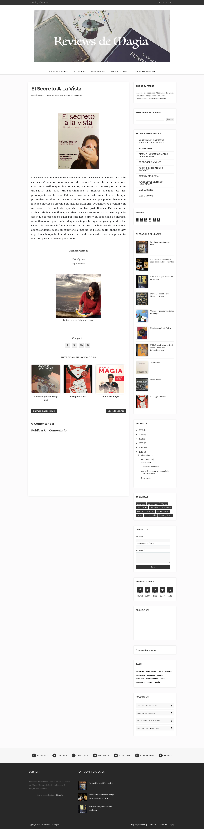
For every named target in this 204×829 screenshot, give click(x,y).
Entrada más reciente (44, 410)
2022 (141, 434)
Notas (139, 515)
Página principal (138, 825)
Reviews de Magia (51, 824)
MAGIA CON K (146, 190)
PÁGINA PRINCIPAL (58, 71)
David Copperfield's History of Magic (159, 295)
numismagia (150, 515)
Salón (161, 515)
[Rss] (170, 590)
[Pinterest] (162, 590)
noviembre (146, 459)
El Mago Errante (78, 396)
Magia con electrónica (160, 328)
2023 (141, 430)
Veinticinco (155, 362)
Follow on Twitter (147, 706)
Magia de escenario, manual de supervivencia (155, 472)
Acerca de (32, 2)
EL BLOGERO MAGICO (150, 162)
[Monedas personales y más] (45, 379)
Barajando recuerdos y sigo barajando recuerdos (162, 260)
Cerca (164, 504)
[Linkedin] (155, 590)
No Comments (76, 95)
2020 (141, 443)
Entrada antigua (116, 410)
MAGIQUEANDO (98, 71)
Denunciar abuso (146, 650)
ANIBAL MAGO (146, 148)
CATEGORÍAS (79, 71)
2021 (141, 439)
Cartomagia (153, 504)
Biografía (141, 504)
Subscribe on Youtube (148, 721)
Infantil (140, 511)
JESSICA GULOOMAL (149, 176)
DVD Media (142, 507)
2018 (141, 452)
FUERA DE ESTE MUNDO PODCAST (151, 169)
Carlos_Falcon (45, 95)
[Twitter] (147, 590)
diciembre (146, 455)
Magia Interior (163, 511)
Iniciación (149, 511)
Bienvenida (145, 478)
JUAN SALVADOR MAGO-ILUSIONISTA (151, 183)
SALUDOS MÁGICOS (145, 71)
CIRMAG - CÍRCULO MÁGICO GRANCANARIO (153, 155)
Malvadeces (155, 379)
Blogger (60, 795)
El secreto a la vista (150, 466)
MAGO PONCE (146, 196)
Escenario (166, 507)
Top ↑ (171, 825)
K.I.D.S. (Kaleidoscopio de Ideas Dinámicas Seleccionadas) (162, 347)
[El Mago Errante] (78, 379)
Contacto (43, 2)
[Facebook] (140, 590)
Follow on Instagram (148, 728)
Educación (155, 507)
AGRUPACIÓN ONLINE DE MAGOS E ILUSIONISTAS (151, 141)
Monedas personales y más (45, 398)
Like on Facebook (146, 713)
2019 (141, 447)
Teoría (169, 515)
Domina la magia (110, 396)
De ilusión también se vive (101, 783)
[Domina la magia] (110, 379)
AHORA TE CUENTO (120, 71)
